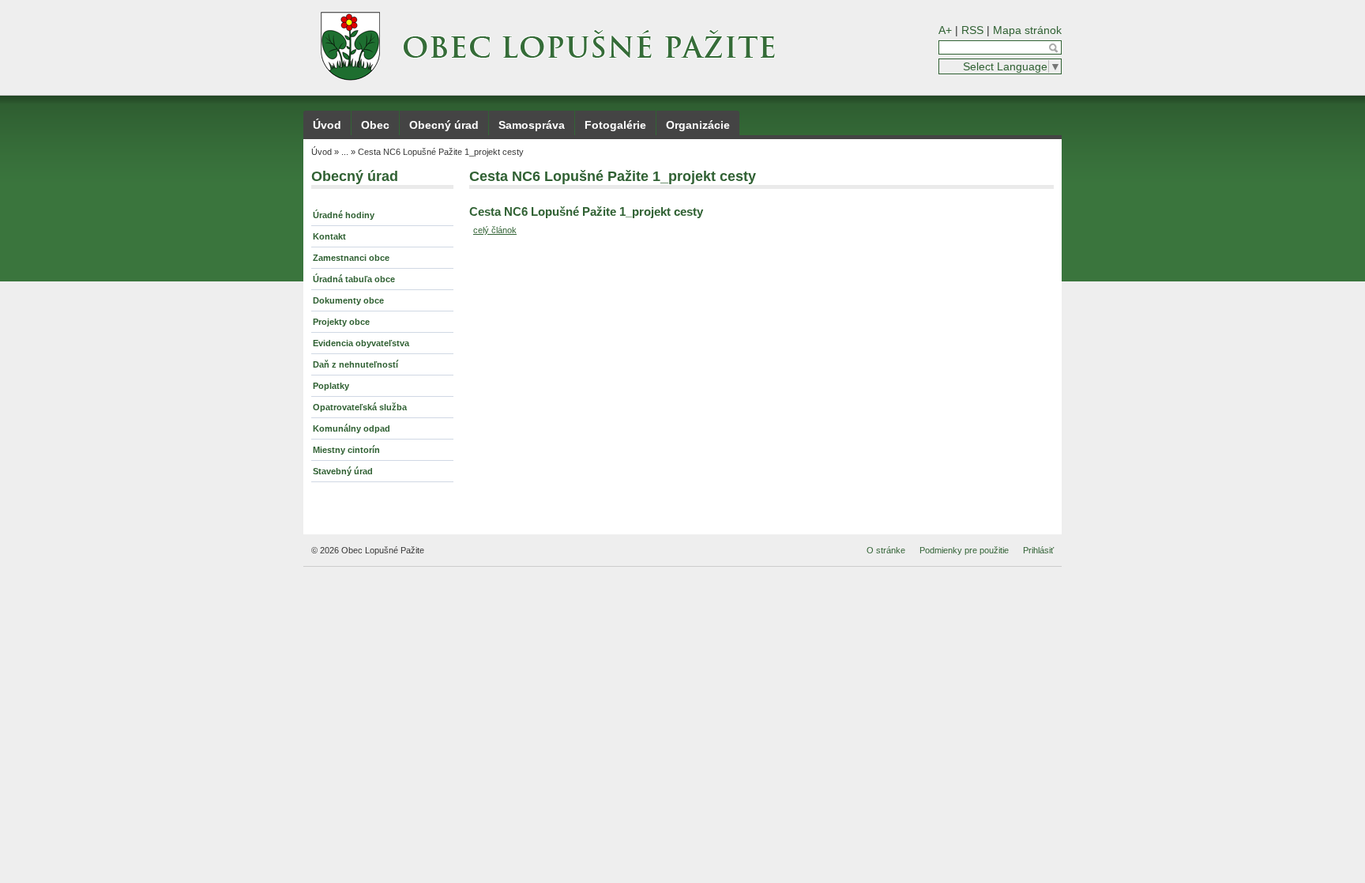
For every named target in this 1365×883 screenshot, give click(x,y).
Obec (375, 125)
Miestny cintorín (346, 450)
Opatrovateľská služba (360, 407)
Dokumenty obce (348, 300)
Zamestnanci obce (351, 257)
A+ (945, 30)
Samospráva (531, 125)
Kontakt (329, 236)
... (344, 152)
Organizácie (698, 125)
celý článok (495, 230)
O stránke (886, 550)
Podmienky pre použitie (964, 550)
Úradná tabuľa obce (354, 279)
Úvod (327, 125)
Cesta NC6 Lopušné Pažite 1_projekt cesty (441, 152)
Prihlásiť (1038, 550)
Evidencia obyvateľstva (361, 343)
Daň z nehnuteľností (355, 364)
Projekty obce (341, 321)
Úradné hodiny (343, 215)
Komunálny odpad (351, 428)
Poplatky (331, 386)
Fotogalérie (615, 125)
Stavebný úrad (343, 471)
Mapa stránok (1027, 30)
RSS (972, 30)
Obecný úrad (444, 125)
